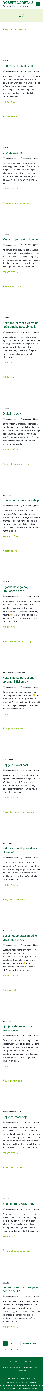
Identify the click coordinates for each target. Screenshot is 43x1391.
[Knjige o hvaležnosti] (21, 741)
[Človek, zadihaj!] (21, 129)
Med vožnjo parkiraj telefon (20, 239)
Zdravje (6, 582)
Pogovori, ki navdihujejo (18, 65)
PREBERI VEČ (9, 102)
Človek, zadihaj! (13, 152)
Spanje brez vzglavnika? (18, 1203)
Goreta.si (35, 1388)
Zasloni (6, 234)
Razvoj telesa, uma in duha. (17, 6)
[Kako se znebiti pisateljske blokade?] (21, 825)
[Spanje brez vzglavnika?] (21, 1180)
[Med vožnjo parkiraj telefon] (21, 216)
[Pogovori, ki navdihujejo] (21, 42)
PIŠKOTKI (33, 1382)
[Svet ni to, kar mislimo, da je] (21, 477)
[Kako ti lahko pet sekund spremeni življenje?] (21, 654)
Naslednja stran (29, 1343)
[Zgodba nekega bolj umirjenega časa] (21, 563)
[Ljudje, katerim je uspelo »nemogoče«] (21, 1003)
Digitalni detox (12, 413)
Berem (5, 61)
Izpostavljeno (8, 672)
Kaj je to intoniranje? (16, 1117)
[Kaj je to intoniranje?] (21, 1093)
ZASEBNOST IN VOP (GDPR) (16, 1382)
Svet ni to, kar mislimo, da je (21, 500)
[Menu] (38, 4)
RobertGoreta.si (18, 2)
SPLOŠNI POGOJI (28, 1379)
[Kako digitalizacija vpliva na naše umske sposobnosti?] (21, 299)
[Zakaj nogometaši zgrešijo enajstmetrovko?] (21, 912)
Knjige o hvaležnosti (16, 765)
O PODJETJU (13, 1379)
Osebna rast (8, 495)
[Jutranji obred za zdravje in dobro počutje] (21, 1263)
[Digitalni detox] (21, 390)
